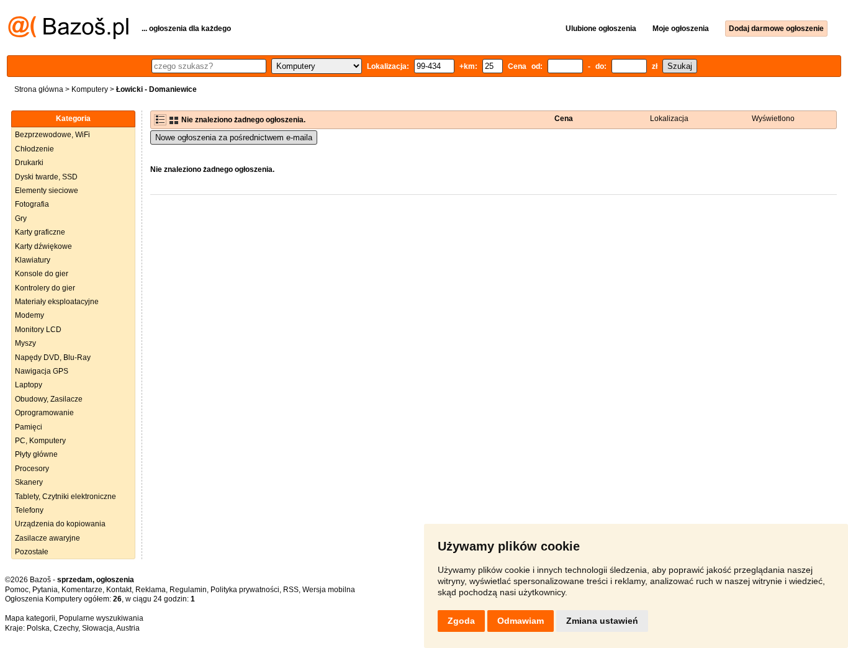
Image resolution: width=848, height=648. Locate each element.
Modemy (29, 315)
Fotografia (32, 204)
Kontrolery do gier (45, 288)
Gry (21, 218)
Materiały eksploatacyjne (57, 301)
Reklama (150, 589)
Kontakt (119, 589)
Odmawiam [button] (520, 621)
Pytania (45, 589)
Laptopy (28, 384)
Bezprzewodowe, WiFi (52, 134)
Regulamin (188, 589)
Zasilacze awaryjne (47, 538)
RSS (291, 589)
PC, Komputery (40, 440)
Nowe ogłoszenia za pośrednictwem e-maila (233, 137)
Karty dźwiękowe (43, 246)
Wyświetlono (773, 118)
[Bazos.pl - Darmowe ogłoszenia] (68, 36)
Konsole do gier (41, 273)
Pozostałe (31, 551)
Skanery (29, 482)
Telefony (29, 510)
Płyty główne (36, 454)
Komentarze (81, 589)
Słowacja (97, 628)
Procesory (32, 468)
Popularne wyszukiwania (101, 618)
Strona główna (38, 89)
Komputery (89, 89)
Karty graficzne (40, 232)
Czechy (65, 628)
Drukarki (29, 162)
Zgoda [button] (461, 621)
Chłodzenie (34, 149)
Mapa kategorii (30, 618)
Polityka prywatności (244, 589)
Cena (563, 118)
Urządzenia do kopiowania (60, 524)
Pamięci (28, 427)
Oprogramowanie (44, 412)
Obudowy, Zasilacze (49, 399)
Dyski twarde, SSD (46, 177)
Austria (128, 628)
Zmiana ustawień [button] (602, 621)
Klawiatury (32, 260)
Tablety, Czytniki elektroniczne (65, 496)
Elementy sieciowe (46, 190)
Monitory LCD (38, 329)
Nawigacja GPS (41, 371)
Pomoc (17, 589)
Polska (38, 628)
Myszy (25, 343)
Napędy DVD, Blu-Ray (53, 357)
